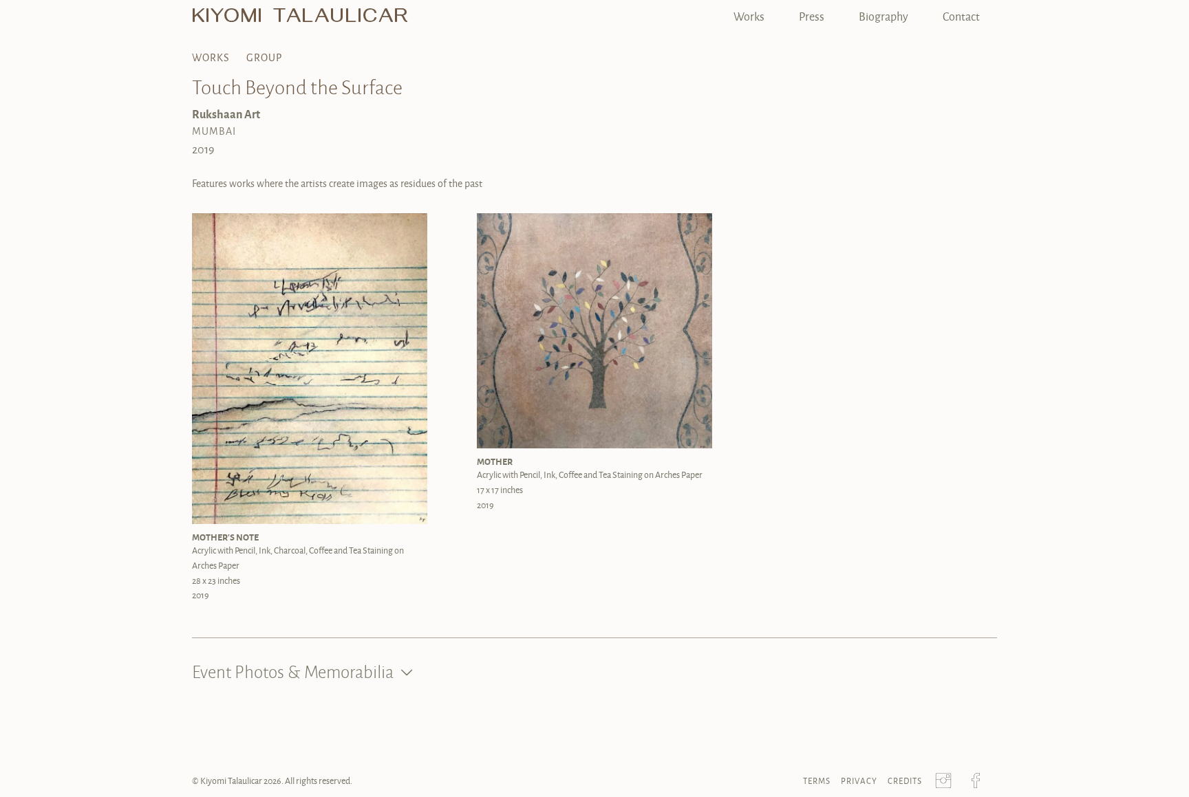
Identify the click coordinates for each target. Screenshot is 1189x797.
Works (748, 16)
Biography (883, 16)
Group (264, 57)
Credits (905, 781)
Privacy (859, 781)
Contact (961, 16)
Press (811, 16)
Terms (817, 781)
